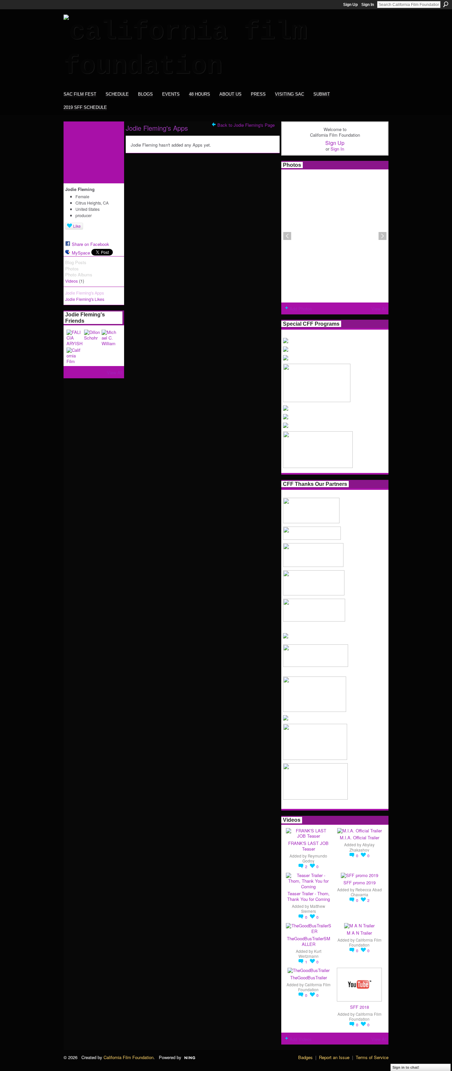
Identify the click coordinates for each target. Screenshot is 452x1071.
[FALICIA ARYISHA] (74, 338)
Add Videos (301, 1039)
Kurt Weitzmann (309, 954)
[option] (335, 236)
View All (114, 372)
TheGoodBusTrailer (308, 977)
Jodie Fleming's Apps (84, 293)
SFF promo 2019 (359, 882)
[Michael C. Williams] (109, 338)
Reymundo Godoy (314, 858)
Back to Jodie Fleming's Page (246, 125)
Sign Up (350, 4)
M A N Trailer (359, 933)
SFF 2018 (359, 1007)
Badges (305, 1057)
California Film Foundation (365, 942)
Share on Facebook (90, 244)
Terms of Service (372, 1057)
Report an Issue (334, 1057)
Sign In (367, 4)
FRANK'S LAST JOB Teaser (308, 846)
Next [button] (382, 236)
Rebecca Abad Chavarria (366, 892)
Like (77, 226)
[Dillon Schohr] (92, 338)
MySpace (81, 253)
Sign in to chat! (405, 1067)
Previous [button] (287, 236)
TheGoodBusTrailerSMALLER (308, 941)
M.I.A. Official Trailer (359, 837)
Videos (71, 281)
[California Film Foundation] (74, 355)
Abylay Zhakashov (362, 847)
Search (445, 4)
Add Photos (301, 308)
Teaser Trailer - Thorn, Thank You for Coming (308, 896)
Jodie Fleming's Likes (84, 299)
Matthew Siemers (313, 909)
